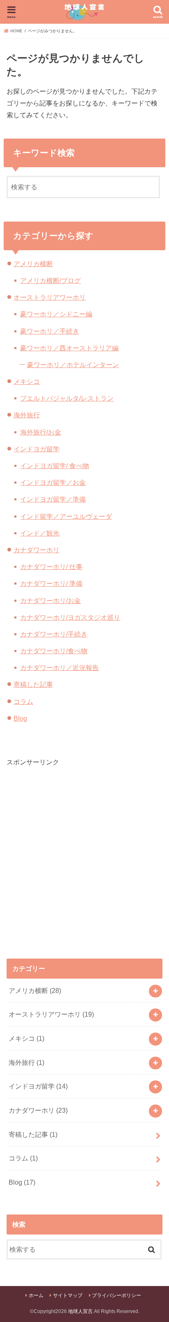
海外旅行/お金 (40, 432)
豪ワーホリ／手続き (49, 331)
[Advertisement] (84, 851)
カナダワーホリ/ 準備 (51, 583)
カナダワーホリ (36, 549)
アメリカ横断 (33, 263)
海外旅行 (27, 415)
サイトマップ (67, 1295)
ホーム (36, 1295)
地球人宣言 (80, 1311)
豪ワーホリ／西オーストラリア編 (69, 348)
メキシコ (27, 381)
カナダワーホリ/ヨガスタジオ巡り (70, 617)
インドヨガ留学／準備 (53, 499)
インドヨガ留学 (36, 449)
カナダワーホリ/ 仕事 (51, 566)
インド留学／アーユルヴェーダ (66, 516)
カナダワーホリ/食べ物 (53, 650)
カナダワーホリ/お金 (50, 600)
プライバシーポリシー (116, 1295)
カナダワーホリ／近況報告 (59, 667)
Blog (20, 718)
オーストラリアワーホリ (50, 297)
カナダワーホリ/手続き (53, 634)
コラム (23, 701)
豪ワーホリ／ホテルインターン (73, 364)
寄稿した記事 (33, 684)
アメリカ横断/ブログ (50, 280)
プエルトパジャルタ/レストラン (67, 398)
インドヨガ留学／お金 (53, 482)
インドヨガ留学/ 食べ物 (54, 465)
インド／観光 (39, 533)
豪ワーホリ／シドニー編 (56, 314)
